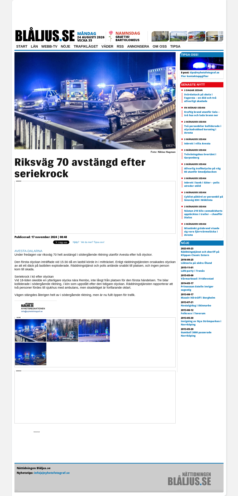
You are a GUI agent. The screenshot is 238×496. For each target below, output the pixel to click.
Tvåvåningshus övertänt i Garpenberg (200, 156)
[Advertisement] (119, 14)
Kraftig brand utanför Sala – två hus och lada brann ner (202, 113)
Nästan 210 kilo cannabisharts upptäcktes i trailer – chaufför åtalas (203, 214)
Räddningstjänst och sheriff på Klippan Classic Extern (200, 253)
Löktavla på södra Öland (196, 263)
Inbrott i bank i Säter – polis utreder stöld (201, 184)
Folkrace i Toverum (193, 313)
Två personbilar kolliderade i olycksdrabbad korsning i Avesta (202, 129)
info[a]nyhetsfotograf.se (52, 473)
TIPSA (175, 46)
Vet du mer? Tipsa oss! (92, 242)
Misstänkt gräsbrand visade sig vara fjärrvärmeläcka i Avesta (201, 231)
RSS (120, 46)
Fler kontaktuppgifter (195, 76)
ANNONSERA (138, 46)
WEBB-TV (49, 46)
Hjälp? (76, 242)
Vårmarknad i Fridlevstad (197, 278)
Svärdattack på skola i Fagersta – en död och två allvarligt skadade (200, 98)
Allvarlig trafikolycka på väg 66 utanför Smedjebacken (202, 170)
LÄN (34, 46)
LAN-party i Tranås (193, 270)
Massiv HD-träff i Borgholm (198, 297)
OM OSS (160, 46)
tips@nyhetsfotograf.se (204, 72)
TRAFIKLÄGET (86, 46)
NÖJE (65, 46)
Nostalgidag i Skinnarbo (196, 305)
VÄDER (107, 46)
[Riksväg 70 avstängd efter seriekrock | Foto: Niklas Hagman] (95, 148)
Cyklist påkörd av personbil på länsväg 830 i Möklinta (203, 198)
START (21, 46)
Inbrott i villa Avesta (197, 143)
